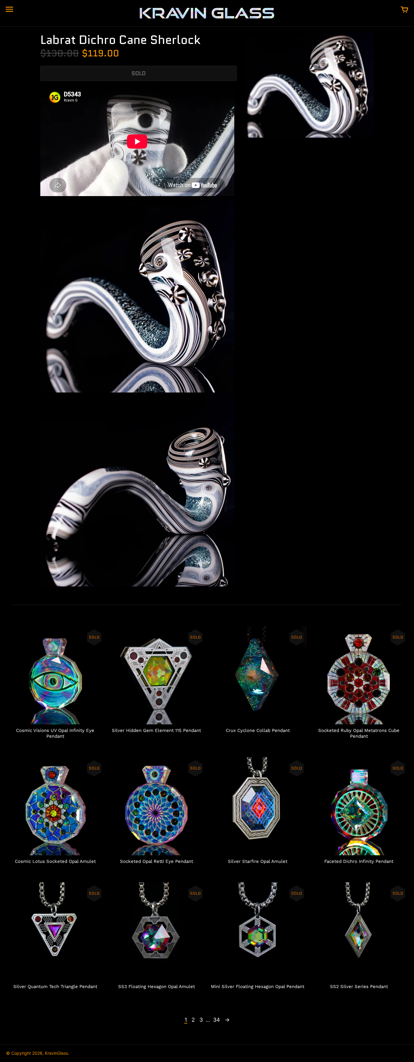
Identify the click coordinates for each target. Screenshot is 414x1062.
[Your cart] (404, 10)
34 (216, 1020)
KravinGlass (56, 1053)
